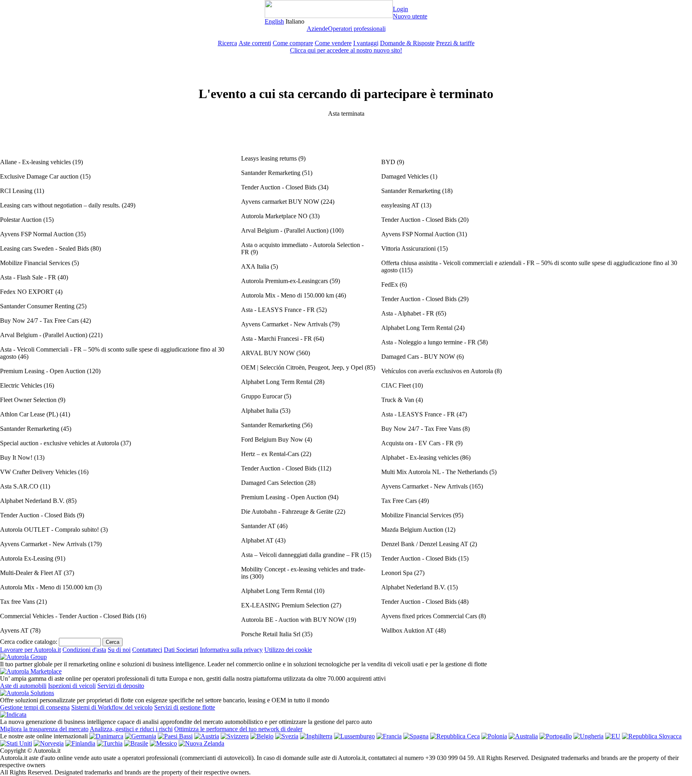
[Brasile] (136, 743)
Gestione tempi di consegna (35, 707)
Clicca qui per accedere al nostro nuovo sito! (346, 50)
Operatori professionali (357, 28)
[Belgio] (262, 736)
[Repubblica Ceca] (455, 736)
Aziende (317, 28)
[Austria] (206, 736)
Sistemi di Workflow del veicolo (112, 707)
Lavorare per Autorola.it (30, 649)
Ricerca (227, 43)
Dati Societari (181, 649)
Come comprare (293, 43)
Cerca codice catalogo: (28, 641)
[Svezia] (286, 736)
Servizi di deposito (120, 685)
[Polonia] (494, 736)
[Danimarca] (106, 736)
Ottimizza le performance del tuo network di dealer (238, 729)
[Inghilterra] (316, 736)
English (274, 21)
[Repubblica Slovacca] (652, 736)
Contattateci (147, 649)
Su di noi (119, 649)
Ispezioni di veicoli (72, 685)
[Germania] (140, 736)
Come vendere (333, 43)
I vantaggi (365, 43)
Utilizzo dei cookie (288, 649)
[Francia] (389, 736)
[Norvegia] (49, 743)
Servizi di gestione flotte (184, 707)
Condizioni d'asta (84, 649)
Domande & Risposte (407, 43)
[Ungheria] (588, 736)
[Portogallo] (555, 736)
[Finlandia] (80, 743)
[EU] (612, 736)
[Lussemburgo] (354, 736)
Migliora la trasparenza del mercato (44, 729)
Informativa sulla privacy (231, 649)
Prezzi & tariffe (455, 43)
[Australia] (523, 736)
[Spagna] (415, 736)
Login (400, 9)
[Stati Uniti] (16, 743)
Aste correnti (255, 43)
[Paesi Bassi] (175, 736)
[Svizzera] (235, 736)
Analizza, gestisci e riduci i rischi (131, 729)
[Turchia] (110, 743)
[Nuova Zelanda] (201, 743)
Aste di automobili (23, 685)
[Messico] (163, 743)
